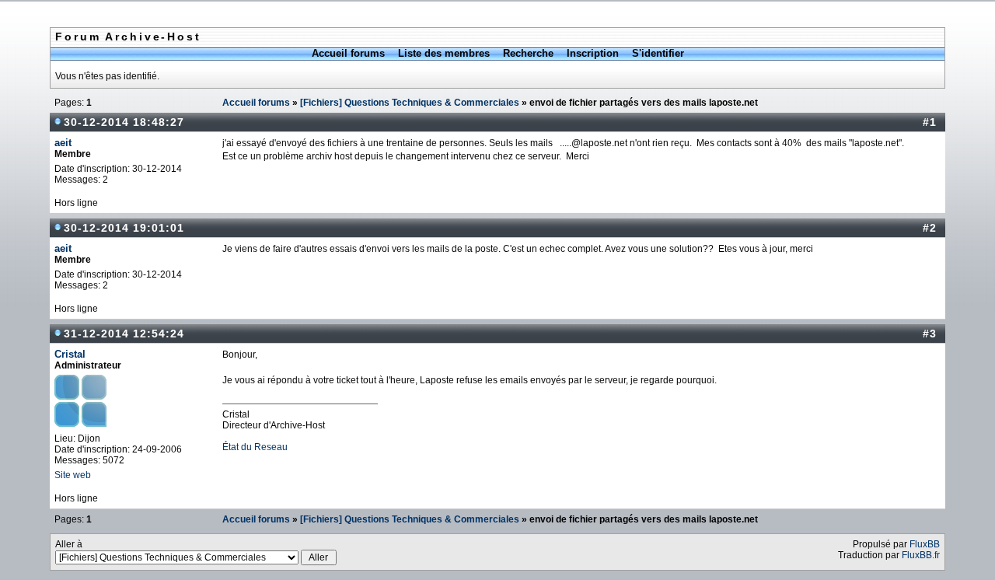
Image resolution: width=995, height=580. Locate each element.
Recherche (528, 53)
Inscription (593, 53)
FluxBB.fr (921, 555)
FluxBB (924, 544)
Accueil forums (348, 53)
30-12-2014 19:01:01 (124, 228)
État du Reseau (255, 447)
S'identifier (658, 53)
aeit (63, 142)
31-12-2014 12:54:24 (124, 333)
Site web (72, 475)
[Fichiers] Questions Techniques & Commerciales (409, 102)
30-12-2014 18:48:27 (124, 122)
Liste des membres (444, 53)
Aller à (68, 544)
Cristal (70, 354)
